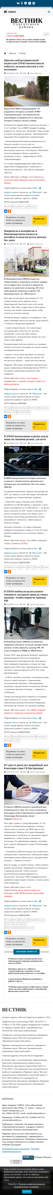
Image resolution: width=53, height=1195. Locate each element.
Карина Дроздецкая (37, 604)
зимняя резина (12, 567)
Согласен (27, 1192)
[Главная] (5, 53)
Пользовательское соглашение (16, 1149)
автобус (33, 408)
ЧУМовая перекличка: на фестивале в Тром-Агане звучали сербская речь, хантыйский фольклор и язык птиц (28, 989)
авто (31, 567)
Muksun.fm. (18, 819)
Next (47, 34)
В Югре (9, 36)
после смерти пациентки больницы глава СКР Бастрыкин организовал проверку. (24, 893)
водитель (44, 408)
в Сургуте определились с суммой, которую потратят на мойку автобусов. (24, 381)
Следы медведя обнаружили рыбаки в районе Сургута (25, 980)
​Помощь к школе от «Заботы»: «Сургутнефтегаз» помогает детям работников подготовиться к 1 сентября (26, 971)
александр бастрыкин (15, 924)
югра (16, 207)
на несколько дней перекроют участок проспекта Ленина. (24, 180)
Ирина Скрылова (36, 244)
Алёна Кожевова (36, 443)
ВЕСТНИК (27, 21)
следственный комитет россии (19, 928)
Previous (44, 34)
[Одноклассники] (9, 211)
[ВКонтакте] (5, 211)
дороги (33, 207)
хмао (8, 207)
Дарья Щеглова (36, 73)
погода (24, 207)
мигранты (42, 737)
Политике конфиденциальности (32, 1184)
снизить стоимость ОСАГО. (16, 543)
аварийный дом (37, 920)
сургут (24, 920)
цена (24, 567)
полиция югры (12, 741)
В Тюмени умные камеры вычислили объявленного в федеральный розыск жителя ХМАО (26, 41)
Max (35, 188)
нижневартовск (20, 408)
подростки (11, 412)
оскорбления (24, 412)
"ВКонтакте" (37, 192)
